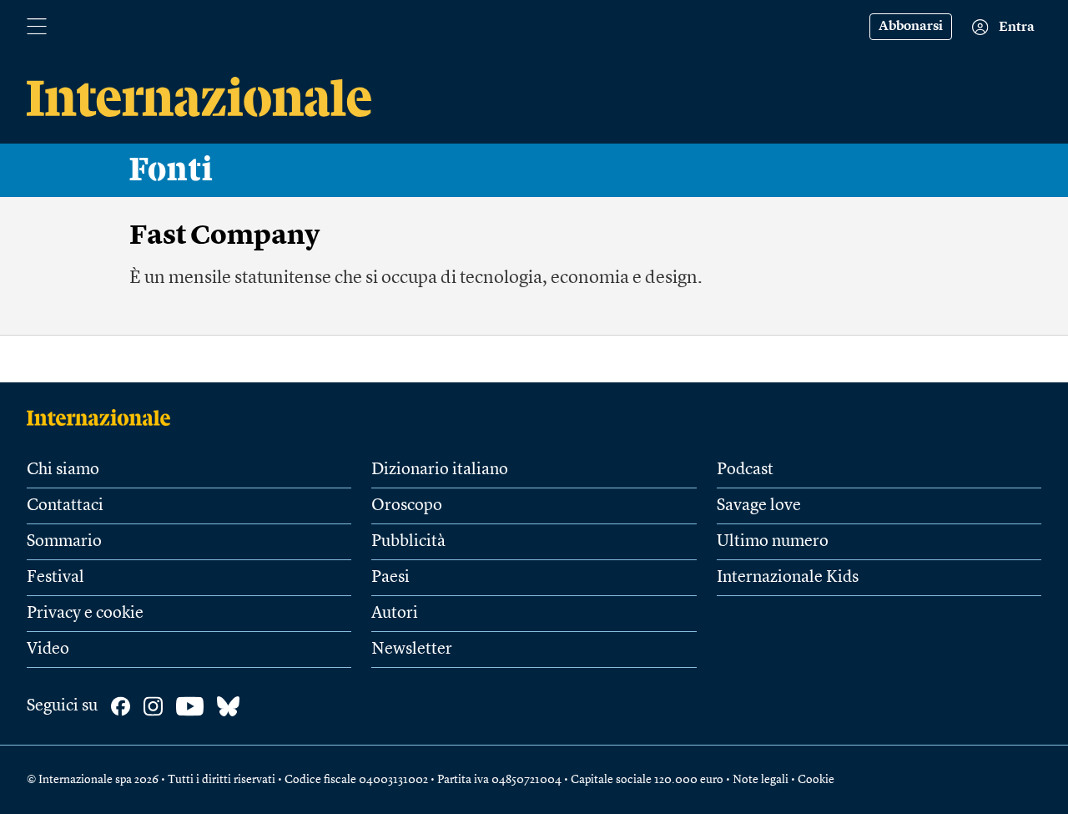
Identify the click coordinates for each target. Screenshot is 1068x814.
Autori (394, 613)
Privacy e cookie (85, 613)
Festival (55, 577)
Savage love (759, 506)
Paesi (390, 577)
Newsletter (411, 649)
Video (48, 649)
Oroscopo (406, 506)
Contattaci (65, 506)
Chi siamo (63, 470)
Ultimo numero (773, 541)
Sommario (64, 541)
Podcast (745, 470)
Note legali (760, 780)
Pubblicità (408, 541)
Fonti (171, 170)
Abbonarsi (911, 26)
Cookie (816, 780)
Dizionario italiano (439, 470)
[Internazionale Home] (104, 417)
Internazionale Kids (788, 577)
